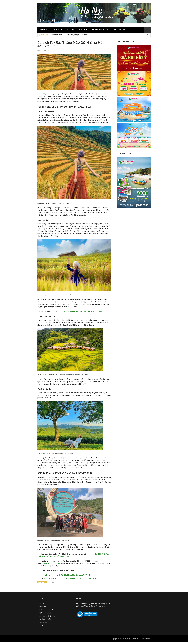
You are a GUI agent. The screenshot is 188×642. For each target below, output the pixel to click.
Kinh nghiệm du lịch (100, 30)
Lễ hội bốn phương (46, 613)
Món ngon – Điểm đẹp (47, 616)
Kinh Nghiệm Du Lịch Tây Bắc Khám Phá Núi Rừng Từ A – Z (67, 575)
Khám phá (83, 30)
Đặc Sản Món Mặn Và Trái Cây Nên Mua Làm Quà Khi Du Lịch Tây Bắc (71, 578)
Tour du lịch (119, 30)
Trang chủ (44, 30)
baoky (39, 50)
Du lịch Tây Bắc (43, 94)
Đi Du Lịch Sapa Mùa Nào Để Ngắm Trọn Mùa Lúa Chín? (80, 311)
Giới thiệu (58, 30)
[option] (99, 35)
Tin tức (70, 30)
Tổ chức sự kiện (45, 619)
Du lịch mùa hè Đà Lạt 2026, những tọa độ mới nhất (69, 35)
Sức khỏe (42, 625)
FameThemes (146, 639)
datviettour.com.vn (52, 563)
